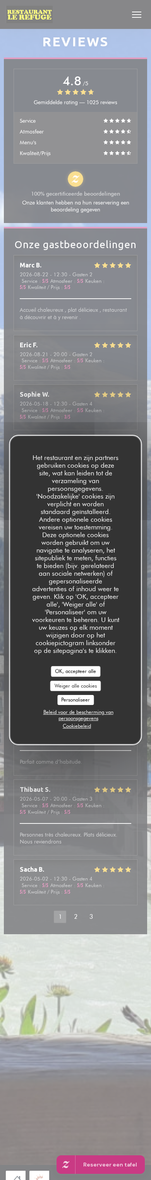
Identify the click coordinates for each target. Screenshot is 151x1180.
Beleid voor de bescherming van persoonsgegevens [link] (78, 715)
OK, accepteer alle (75, 671)
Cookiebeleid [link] (77, 726)
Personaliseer (75, 700)
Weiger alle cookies (76, 686)
